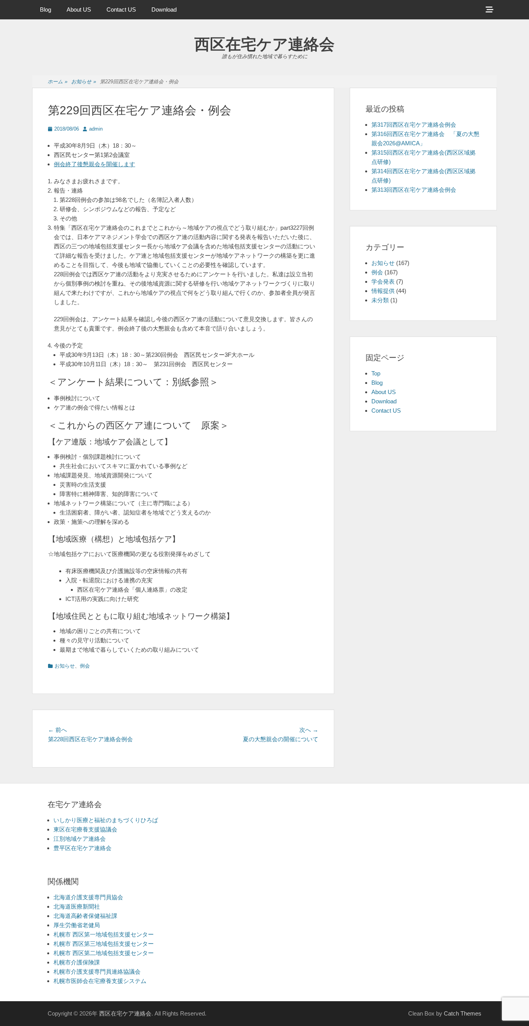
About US (79, 9)
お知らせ (83, 81)
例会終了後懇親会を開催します (94, 164)
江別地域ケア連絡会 (79, 838)
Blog (45, 9)
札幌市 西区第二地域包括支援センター (103, 953)
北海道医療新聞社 (76, 906)
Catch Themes (462, 1013)
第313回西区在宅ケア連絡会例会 (413, 189)
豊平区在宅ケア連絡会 (82, 848)
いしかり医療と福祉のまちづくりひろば (105, 820)
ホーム (57, 81)
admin (96, 129)
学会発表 (383, 281)
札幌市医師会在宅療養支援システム (99, 981)
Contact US (121, 9)
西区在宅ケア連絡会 (264, 44)
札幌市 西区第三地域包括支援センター (103, 943)
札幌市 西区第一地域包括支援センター (103, 934)
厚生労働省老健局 (76, 925)
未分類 (380, 300)
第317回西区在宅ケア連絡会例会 (413, 124)
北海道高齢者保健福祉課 (85, 915)
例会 (85, 666)
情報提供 (383, 290)
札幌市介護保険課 (76, 962)
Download (164, 9)
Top (375, 373)
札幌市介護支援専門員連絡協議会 (97, 971)
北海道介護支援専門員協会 (88, 897)
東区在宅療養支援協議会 (85, 829)
